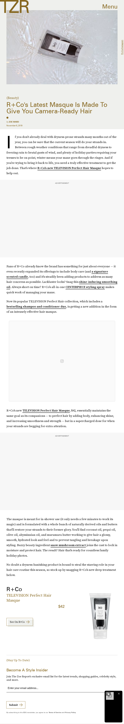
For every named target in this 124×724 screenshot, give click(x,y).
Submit (13, 705)
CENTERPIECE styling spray (85, 287)
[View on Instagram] (62, 361)
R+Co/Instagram (122, 47)
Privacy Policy (70, 712)
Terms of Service (55, 712)
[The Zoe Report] (14, 6)
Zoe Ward (14, 122)
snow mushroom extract (68, 545)
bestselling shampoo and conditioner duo (36, 306)
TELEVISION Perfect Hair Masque (46, 410)
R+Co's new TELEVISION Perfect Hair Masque (69, 168)
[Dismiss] (118, 694)
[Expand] (108, 694)
